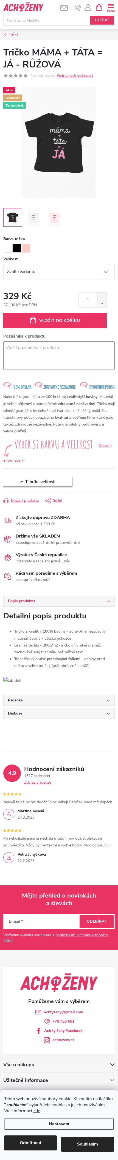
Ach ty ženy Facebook (63, 1030)
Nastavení (59, 1124)
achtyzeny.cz (63, 1040)
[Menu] (110, 7)
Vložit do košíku (59, 321)
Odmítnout (30, 1143)
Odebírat (96, 921)
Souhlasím (87, 1144)
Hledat (102, 20)
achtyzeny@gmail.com (63, 1012)
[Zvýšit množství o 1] (101, 296)
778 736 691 (63, 1021)
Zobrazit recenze (37, 782)
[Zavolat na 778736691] (77, 7)
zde (36, 1111)
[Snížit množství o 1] (101, 303)
